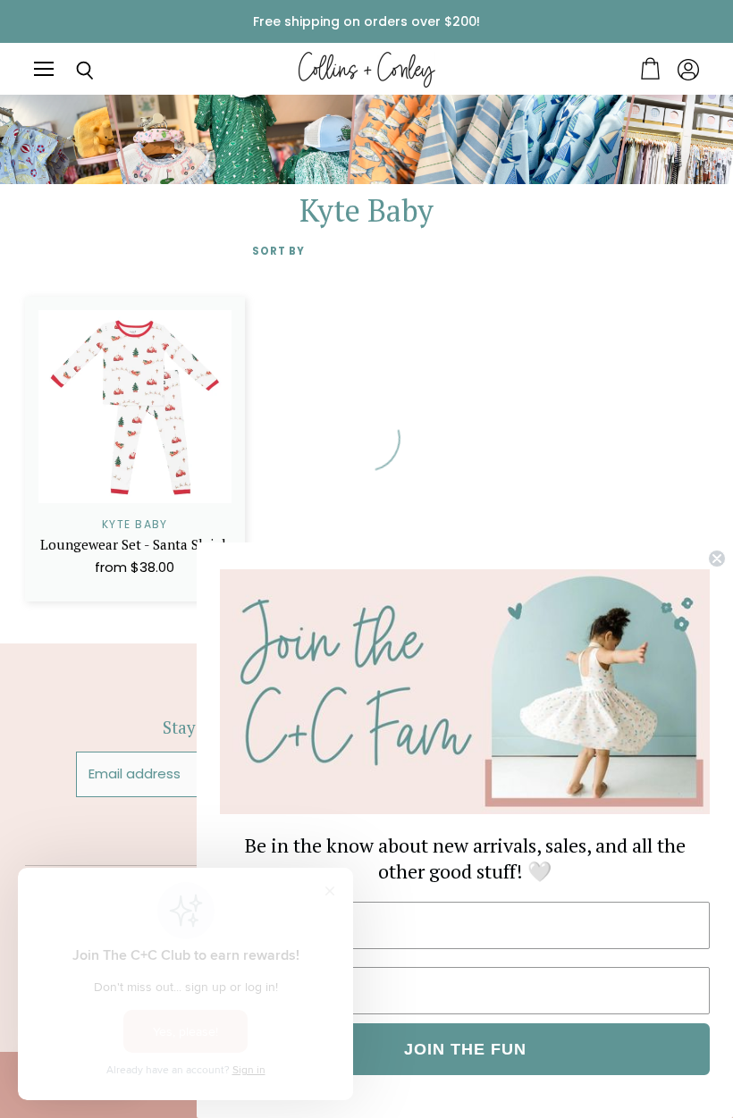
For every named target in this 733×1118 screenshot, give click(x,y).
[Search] (71, 70)
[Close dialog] (717, 558)
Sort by (278, 251)
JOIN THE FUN (465, 1049)
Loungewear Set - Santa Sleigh (135, 544)
